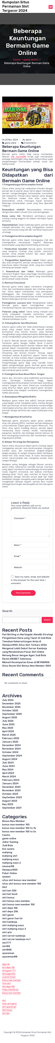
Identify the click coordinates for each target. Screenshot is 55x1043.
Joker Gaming (10, 842)
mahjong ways (10, 859)
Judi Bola (7, 845)
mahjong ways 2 (11, 862)
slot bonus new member (16, 901)
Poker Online (9, 873)
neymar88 (8, 866)
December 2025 (11, 703)
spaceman (8, 953)
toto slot (6, 983)
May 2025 (7, 728)
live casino (8, 849)
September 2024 (12, 755)
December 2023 (11, 787)
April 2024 (8, 773)
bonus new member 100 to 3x (19, 828)
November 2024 (11, 748)
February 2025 (10, 738)
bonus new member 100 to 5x (19, 831)
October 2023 (10, 794)
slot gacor (8, 915)
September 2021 (11, 807)
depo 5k (6, 964)
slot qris (7, 932)
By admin (27, 140)
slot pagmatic (9, 974)
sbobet (6, 876)
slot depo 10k (10, 908)
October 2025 (10, 710)
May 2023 (7, 804)
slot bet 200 (9, 890)
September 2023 (12, 797)
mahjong (7, 852)
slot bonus (8, 897)
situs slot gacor (9, 1003)
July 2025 (7, 721)
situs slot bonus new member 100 (21, 883)
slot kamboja (9, 922)
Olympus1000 (9, 869)
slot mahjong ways (13, 925)
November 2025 (11, 707)
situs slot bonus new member (19, 880)
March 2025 (9, 734)
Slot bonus (7, 1010)
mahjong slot (9, 855)
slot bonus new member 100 (18, 904)
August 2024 (9, 759)
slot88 (6, 946)
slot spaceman (9, 1007)
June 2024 (8, 766)
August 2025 (9, 717)
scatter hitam (9, 977)
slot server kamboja (13, 935)
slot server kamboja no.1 (16, 939)
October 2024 (10, 752)
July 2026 (8, 700)
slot (4, 1000)
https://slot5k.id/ (10, 990)
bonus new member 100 (15, 824)
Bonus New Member (13, 821)
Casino (6, 835)
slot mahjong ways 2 (14, 928)
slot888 (7, 949)
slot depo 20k (10, 911)
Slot (4, 887)
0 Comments (29, 143)
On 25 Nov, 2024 (10, 140)
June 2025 (8, 724)
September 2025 (12, 714)
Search (7, 611)
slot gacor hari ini (12, 918)
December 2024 (11, 745)
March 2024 (9, 776)
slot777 (6, 942)
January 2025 (10, 741)
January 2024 (10, 783)
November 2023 (11, 790)
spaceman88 (9, 956)
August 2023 (9, 800)
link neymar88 (18, 156)
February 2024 (10, 780)
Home (17, 59)
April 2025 (8, 731)
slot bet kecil (9, 894)
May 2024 (7, 769)
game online (30, 59)
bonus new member (11, 980)
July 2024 (8, 762)
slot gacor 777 (9, 970)
